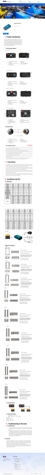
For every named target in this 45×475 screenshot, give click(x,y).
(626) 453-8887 (39, 2)
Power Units (6, 4)
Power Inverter (5, 6)
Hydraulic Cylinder (30, 4)
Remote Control (11, 4)
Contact (13, 6)
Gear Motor (24, 4)
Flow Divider (20, 4)
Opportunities (9, 6)
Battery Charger (35, 4)
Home (3, 4)
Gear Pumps (16, 4)
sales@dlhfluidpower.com (31, 2)
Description (6, 33)
